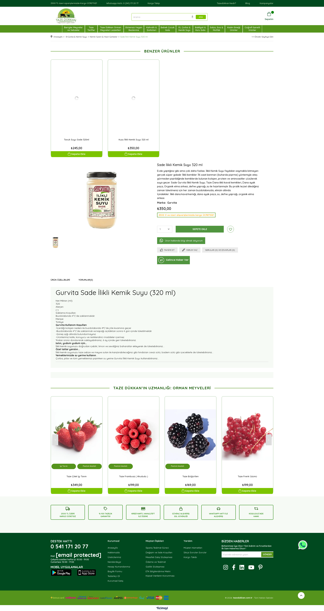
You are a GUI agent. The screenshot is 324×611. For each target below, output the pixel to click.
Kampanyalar (266, 3)
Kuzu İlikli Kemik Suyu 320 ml (133, 139)
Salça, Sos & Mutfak (216, 28)
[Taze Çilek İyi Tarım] (76, 435)
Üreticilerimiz (114, 557)
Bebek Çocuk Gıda (167, 28)
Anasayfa (113, 547)
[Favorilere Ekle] (230, 229)
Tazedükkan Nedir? (226, 3)
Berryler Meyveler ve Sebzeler (73, 28)
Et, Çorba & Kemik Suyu (184, 28)
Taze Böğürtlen (190, 476)
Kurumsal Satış (115, 580)
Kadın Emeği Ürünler (233, 28)
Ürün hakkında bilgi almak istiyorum (184, 240)
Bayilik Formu (115, 571)
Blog (247, 3)
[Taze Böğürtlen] (190, 435)
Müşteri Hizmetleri (193, 547)
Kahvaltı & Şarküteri (151, 28)
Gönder (267, 554)
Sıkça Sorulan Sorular (195, 552)
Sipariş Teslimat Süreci (157, 547)
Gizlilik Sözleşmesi (155, 566)
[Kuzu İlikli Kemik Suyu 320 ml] (133, 98)
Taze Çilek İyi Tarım (76, 476)
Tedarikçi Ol (114, 576)
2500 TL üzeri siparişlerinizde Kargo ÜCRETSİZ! (74, 3)
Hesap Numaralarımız (119, 566)
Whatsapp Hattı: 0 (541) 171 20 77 (122, 3)
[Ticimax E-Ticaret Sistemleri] (162, 608)
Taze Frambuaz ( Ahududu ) (133, 476)
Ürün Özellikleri (60, 279)
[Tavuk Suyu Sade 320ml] (76, 98)
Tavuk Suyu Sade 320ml (76, 139)
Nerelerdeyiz (114, 562)
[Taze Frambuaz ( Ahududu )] (133, 435)
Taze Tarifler (91, 28)
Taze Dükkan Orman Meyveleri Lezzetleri (110, 28)
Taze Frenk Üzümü (247, 476)
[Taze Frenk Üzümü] (247, 435)
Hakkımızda (114, 552)
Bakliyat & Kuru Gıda (200, 28)
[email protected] (78, 554)
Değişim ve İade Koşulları (159, 552)
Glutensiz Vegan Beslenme (133, 28)
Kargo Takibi (190, 557)
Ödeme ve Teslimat (156, 562)
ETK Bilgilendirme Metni (158, 571)
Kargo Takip (154, 3)
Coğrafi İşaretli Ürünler (252, 28)
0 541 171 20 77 (69, 546)
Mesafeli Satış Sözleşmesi (159, 557)
